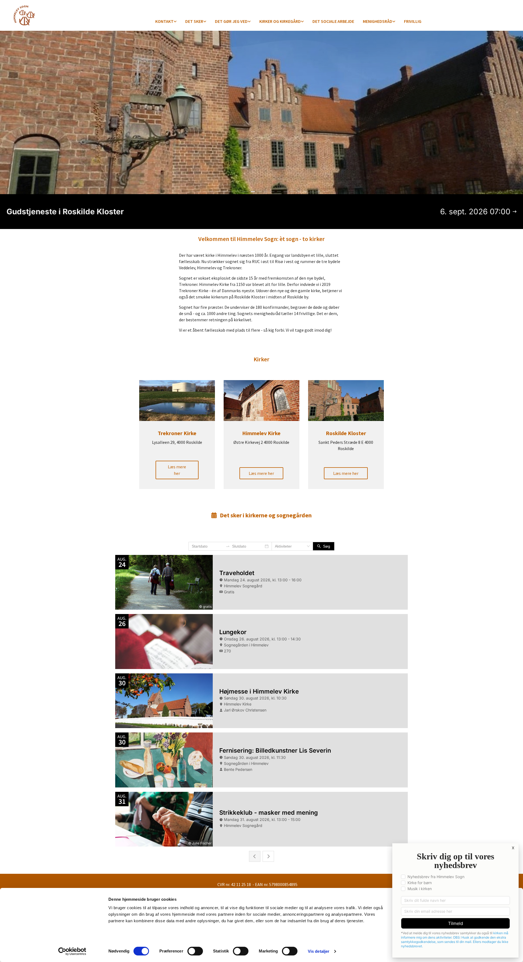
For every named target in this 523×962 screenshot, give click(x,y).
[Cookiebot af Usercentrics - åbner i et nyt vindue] (72, 951)
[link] (166, 22)
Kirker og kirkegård (280, 21)
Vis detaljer (318, 951)
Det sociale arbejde (333, 21)
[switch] (195, 951)
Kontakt (164, 21)
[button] (177, 470)
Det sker (194, 21)
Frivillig (412, 21)
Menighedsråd (377, 21)
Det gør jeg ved (231, 21)
